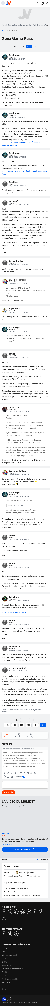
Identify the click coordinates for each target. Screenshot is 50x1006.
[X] (10, 911)
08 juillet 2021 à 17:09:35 (17, 157)
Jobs (4, 989)
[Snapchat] (4, 918)
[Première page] (17, 720)
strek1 (12, 354)
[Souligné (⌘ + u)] (11, 773)
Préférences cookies (10, 979)
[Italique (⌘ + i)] (8, 773)
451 (14, 725)
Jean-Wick (14, 407)
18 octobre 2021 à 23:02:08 (18, 265)
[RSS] (29, 911)
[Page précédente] (22, 720)
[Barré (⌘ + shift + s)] (15, 773)
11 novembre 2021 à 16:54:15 (19, 624)
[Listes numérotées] (24, 773)
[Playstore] (4, 933)
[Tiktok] (35, 911)
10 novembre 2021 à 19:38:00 (19, 567)
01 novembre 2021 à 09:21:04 (19, 358)
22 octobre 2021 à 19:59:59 (18, 312)
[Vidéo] (11, 776)
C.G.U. (4, 959)
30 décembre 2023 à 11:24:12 (19, 670)
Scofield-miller (16, 261)
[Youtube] (22, 911)
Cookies (5, 972)
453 (28, 725)
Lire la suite (6, 845)
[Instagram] (16, 911)
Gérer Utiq (6, 976)
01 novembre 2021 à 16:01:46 (19, 496)
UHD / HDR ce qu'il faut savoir (16, 888)
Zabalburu (14, 597)
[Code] (31, 773)
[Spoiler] (34, 773)
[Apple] (10, 933)
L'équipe (5, 952)
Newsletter (6, 982)
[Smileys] (4, 776)
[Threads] (41, 911)
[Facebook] (4, 911)
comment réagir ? (29, 749)
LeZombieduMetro (17, 280)
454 (35, 725)
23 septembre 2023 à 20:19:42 (19, 650)
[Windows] (16, 933)
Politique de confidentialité (13, 969)
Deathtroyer (14, 55)
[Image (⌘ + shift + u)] (8, 776)
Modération (6, 965)
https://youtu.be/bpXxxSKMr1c (14, 612)
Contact (5, 948)
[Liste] (20, 773)
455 (29, 46)
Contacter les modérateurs (14, 876)
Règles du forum (33, 876)
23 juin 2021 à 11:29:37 (17, 59)
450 (7, 725)
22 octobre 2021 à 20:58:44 (18, 331)
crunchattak (14, 646)
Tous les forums (13, 25)
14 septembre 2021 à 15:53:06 (19, 205)
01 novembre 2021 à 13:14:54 (19, 411)
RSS (3, 986)
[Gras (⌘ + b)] (4, 773)
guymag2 (13, 201)
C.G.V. (4, 962)
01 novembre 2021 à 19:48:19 (19, 539)
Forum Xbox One (26, 25)
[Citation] (27, 773)
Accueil (4, 25)
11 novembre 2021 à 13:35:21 (19, 601)
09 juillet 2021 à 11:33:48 (17, 186)
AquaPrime (14, 309)
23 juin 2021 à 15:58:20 (17, 117)
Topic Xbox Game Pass (41, 25)
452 (21, 725)
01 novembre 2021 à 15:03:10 (19, 475)
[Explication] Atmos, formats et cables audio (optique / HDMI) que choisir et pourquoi (22, 895)
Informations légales (10, 955)
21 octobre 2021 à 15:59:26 (18, 284)
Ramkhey (13, 182)
